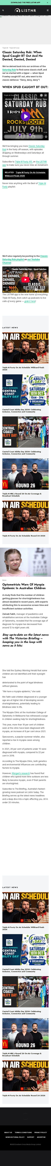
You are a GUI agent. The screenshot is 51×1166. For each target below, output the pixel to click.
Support (30, 1137)
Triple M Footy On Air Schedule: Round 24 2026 (23, 536)
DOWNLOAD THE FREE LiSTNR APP (25, 2)
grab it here (29, 301)
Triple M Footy (14, 48)
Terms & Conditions (23, 1132)
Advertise (41, 1137)
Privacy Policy (40, 1132)
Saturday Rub (9, 70)
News (4, 580)
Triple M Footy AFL (23, 161)
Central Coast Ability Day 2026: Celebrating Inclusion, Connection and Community (21, 411)
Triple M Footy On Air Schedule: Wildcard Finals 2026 (23, 368)
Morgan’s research (21, 773)
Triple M (5, 48)
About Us (8, 1132)
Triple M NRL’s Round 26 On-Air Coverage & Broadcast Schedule (21, 495)
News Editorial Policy (15, 1137)
